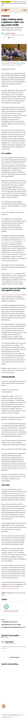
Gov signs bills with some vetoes (9, 622)
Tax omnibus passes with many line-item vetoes (13, 627)
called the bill (18, 396)
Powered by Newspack (6, 717)
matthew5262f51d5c (10, 33)
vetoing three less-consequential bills (14, 295)
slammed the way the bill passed (14, 164)
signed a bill (20, 368)
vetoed (13, 273)
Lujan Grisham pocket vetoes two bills (11, 624)
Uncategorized (5, 15)
